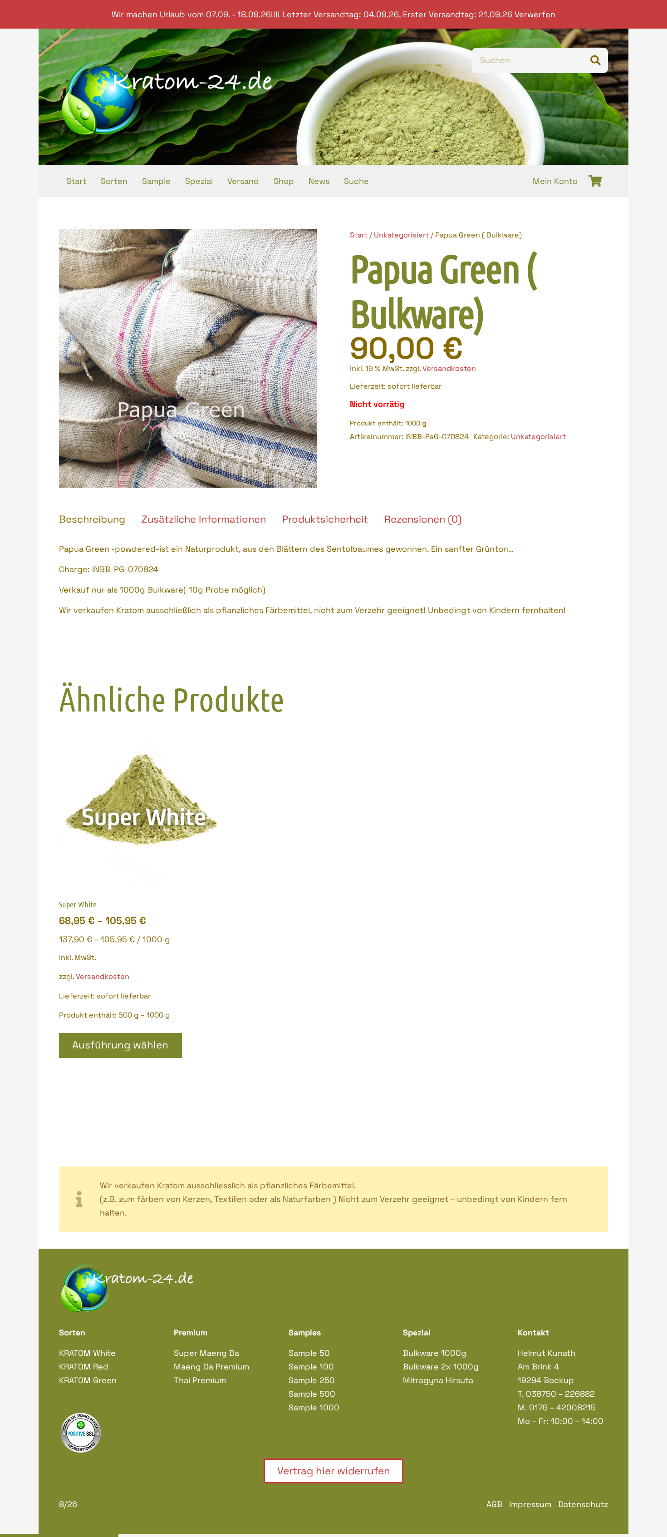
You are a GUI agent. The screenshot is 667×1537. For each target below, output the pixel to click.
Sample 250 (312, 1380)
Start (359, 235)
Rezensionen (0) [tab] (422, 519)
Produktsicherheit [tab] (325, 519)
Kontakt (533, 1332)
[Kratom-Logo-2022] (167, 97)
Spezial (417, 1332)
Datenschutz (583, 1504)
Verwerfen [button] (535, 14)
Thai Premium (200, 1380)
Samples (305, 1332)
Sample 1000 (314, 1407)
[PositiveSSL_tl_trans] (104, 1433)
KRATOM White (87, 1353)
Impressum (530, 1504)
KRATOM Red (83, 1366)
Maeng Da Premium (211, 1366)
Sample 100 (311, 1366)
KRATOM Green (88, 1380)
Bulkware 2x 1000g (441, 1366)
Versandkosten (449, 368)
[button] (300, 245)
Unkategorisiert (401, 235)
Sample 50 (309, 1353)
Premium (190, 1332)
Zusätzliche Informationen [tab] (204, 519)
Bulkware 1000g (434, 1353)
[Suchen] (595, 60)
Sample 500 (312, 1394)
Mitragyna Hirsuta (438, 1380)
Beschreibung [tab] (92, 519)
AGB (494, 1504)
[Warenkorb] (595, 181)
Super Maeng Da (206, 1353)
